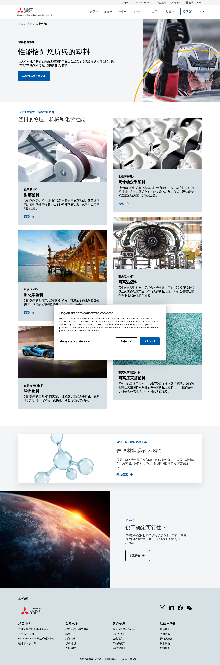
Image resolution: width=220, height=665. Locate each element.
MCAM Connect (143, 2)
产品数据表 (119, 643)
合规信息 (118, 638)
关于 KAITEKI (26, 633)
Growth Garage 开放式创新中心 (36, 638)
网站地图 (165, 647)
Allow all (150, 341)
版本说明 (165, 643)
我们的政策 (166, 638)
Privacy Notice (85, 330)
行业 (121, 11)
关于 (124, 2)
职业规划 (161, 2)
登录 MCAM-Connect (125, 629)
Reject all (126, 341)
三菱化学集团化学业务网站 (33, 629)
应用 (154, 11)
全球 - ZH (194, 2)
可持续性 (138, 11)
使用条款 (165, 633)
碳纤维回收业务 (27, 643)
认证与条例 (119, 633)
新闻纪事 (175, 2)
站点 (68, 633)
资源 (168, 11)
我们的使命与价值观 (77, 629)
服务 (106, 11)
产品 (92, 11)
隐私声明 (165, 629)
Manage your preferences (75, 341)
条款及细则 (119, 647)
